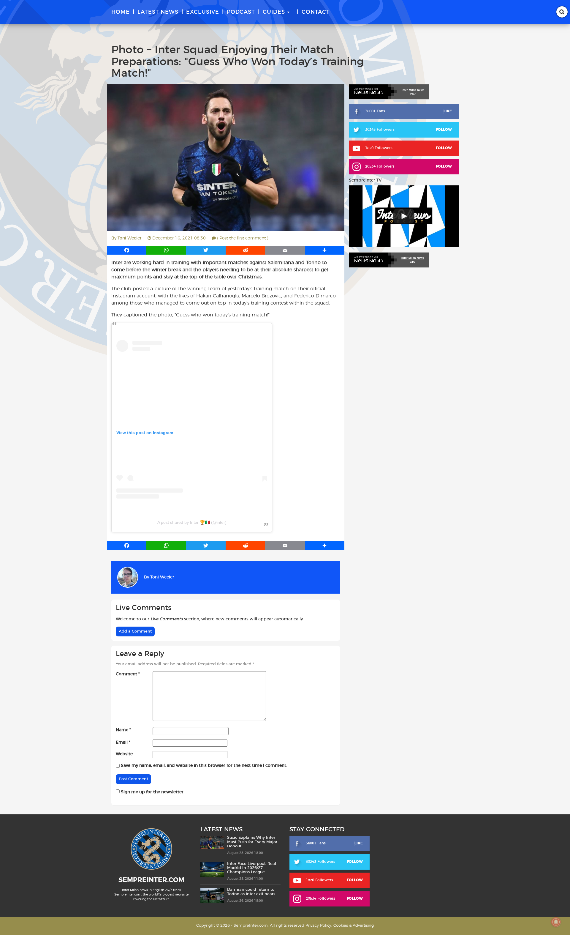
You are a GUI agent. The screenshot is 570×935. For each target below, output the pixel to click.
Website (124, 754)
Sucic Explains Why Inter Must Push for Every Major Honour (252, 842)
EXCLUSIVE (202, 12)
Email (123, 742)
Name (123, 730)
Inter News (413, 90)
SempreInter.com (151, 880)
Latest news (157, 12)
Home (120, 12)
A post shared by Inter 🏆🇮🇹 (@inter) (192, 522)
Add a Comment (135, 631)
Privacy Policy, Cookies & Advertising (339, 926)
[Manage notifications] (556, 922)
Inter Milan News (412, 257)
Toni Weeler (130, 238)
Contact (316, 12)
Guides (274, 12)
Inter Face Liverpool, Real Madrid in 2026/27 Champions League (251, 868)
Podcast (241, 12)
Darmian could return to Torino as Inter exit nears (251, 892)
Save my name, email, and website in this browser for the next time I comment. (204, 766)
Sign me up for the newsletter (151, 792)
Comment (128, 674)
